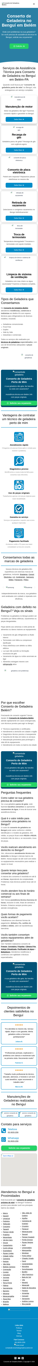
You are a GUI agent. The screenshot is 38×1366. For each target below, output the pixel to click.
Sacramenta (7, 1288)
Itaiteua (6, 1304)
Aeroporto (26, 1299)
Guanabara (7, 1251)
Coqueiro (6, 1227)
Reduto (6, 1261)
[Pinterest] (22, 1358)
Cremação (7, 1270)
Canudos (6, 1275)
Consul (31, 574)
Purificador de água (26, 949)
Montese (25, 1253)
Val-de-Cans (8, 1240)
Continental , (21, 577)
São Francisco (27, 1275)
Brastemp (24, 574)
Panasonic (18, 580)
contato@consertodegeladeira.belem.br (19, 1348)
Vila (23, 1280)
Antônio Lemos (28, 1301)
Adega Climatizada (9, 949)
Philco (26, 580)
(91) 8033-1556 (13, 1132)
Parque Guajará (28, 1237)
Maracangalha (8, 1296)
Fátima (5, 1286)
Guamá (6, 1280)
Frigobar (21, 947)
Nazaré (6, 1216)
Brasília (6, 1302)
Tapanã (6, 1229)
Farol (24, 1261)
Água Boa (7, 1299)
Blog (19, 1333)
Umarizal (6, 1219)
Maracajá (25, 1285)
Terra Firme (7, 1283)
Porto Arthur (26, 1256)
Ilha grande (26, 1304)
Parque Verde (8, 1232)
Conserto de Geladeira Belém (16, 308)
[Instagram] (15, 1358)
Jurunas (6, 1278)
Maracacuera (27, 1232)
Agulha (24, 1218)
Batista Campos (9, 1267)
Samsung (30, 577)
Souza (5, 1243)
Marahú (25, 1283)
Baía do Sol (26, 1277)
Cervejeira (12, 947)
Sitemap (19, 1336)
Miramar (6, 1294)
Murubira (25, 1267)
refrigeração (7, 664)
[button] (3, 587)
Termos (19, 1330)
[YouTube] (19, 1358)
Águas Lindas (8, 1253)
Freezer (4, 947)
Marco (5, 1213)
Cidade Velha (8, 1256)
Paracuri (25, 1229)
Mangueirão (26, 1250)
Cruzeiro (25, 1226)
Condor (6, 1272)
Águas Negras (27, 1242)
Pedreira (6, 1221)
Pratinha (6, 1235)
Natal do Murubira (29, 1288)
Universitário (27, 1248)
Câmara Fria (31, 947)
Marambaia (7, 1237)
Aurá (24, 1245)
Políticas (19, 1328)
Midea (11, 580)
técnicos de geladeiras (10, 342)
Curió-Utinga (8, 1248)
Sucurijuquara (27, 1269)
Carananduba (27, 1264)
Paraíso (25, 1291)
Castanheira (7, 1245)
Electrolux (8, 577)
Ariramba (25, 1293)
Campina (6, 1259)
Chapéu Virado (28, 1258)
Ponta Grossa (27, 1240)
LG (14, 577)
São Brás (6, 1264)
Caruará (25, 1296)
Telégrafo (6, 1224)
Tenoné (25, 1234)
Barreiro (6, 1291)
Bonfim (24, 1272)
